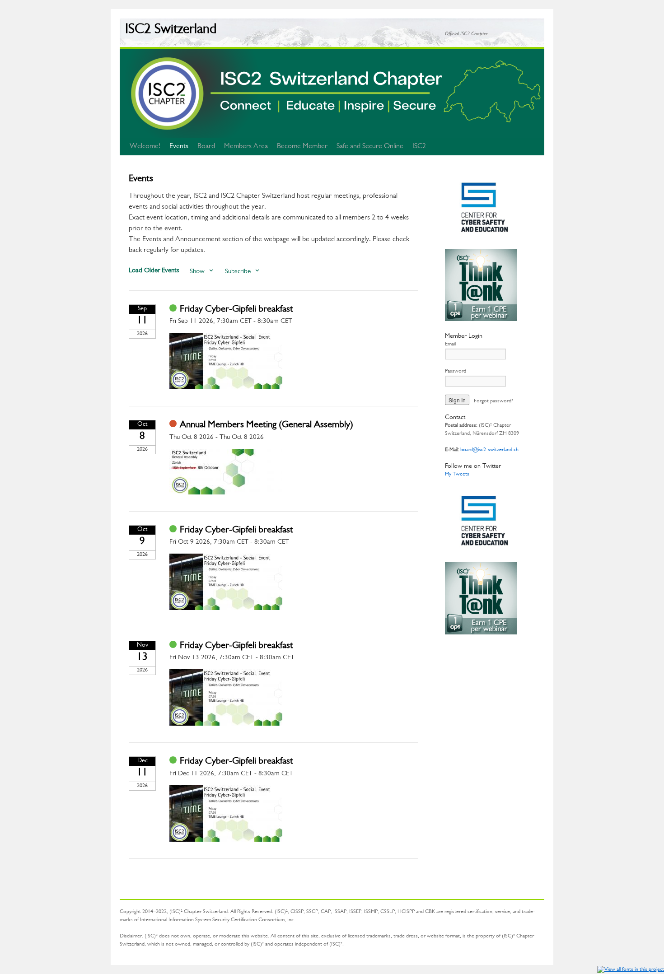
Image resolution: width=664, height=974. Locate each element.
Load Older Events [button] (154, 271)
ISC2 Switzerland (170, 30)
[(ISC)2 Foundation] (481, 244)
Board (206, 146)
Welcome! (145, 146)
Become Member (302, 146)
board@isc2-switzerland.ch (489, 450)
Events (178, 146)
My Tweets (457, 474)
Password (455, 371)
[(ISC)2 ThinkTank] (481, 320)
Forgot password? (493, 401)
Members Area (246, 146)
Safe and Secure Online (370, 146)
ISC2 (419, 146)
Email (450, 344)
